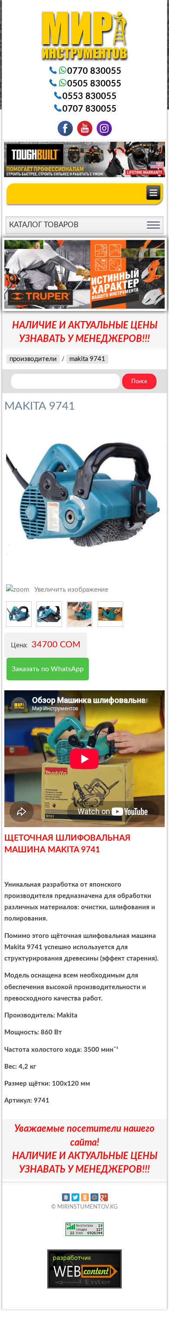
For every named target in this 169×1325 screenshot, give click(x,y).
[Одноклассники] (85, 1197)
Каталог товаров (43, 225)
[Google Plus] (104, 1197)
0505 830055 (94, 84)
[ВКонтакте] (66, 1197)
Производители (33, 359)
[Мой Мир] (94, 1197)
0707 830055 (89, 109)
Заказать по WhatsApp (48, 669)
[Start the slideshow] (138, 274)
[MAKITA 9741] (19, 614)
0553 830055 (89, 96)
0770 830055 (94, 71)
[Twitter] (75, 1197)
